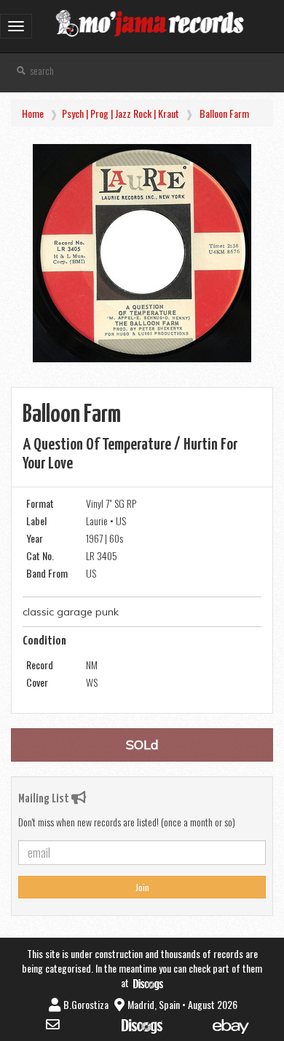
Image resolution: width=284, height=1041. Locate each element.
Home (33, 113)
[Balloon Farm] (142, 253)
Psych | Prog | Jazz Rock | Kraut (120, 113)
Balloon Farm (224, 113)
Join (142, 887)
